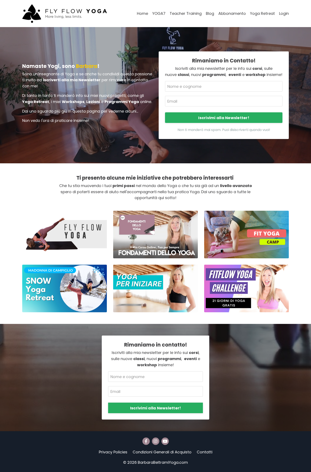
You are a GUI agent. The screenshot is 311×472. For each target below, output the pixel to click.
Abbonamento (232, 13)
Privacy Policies (113, 452)
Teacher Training (186, 13)
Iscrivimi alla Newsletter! (223, 117)
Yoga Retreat (262, 13)
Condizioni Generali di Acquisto (162, 452)
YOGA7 (158, 13)
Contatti (204, 452)
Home (142, 13)
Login (284, 13)
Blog (210, 13)
